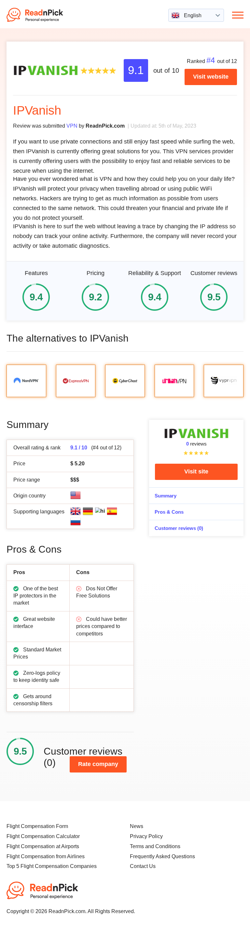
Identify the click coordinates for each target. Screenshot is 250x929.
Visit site (196, 471)
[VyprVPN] (223, 381)
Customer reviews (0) (179, 528)
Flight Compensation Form (37, 826)
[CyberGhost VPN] (125, 381)
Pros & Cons (169, 512)
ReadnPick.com (44, 15)
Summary (165, 495)
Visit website (211, 76)
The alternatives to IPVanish (68, 338)
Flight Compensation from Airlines (46, 856)
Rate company (98, 764)
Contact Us (143, 866)
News (136, 826)
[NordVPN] (26, 381)
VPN (71, 126)
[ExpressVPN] (75, 381)
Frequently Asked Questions (162, 856)
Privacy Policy (146, 836)
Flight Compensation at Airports (43, 846)
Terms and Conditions (155, 846)
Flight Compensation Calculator (43, 836)
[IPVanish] (45, 70)
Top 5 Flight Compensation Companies (52, 866)
